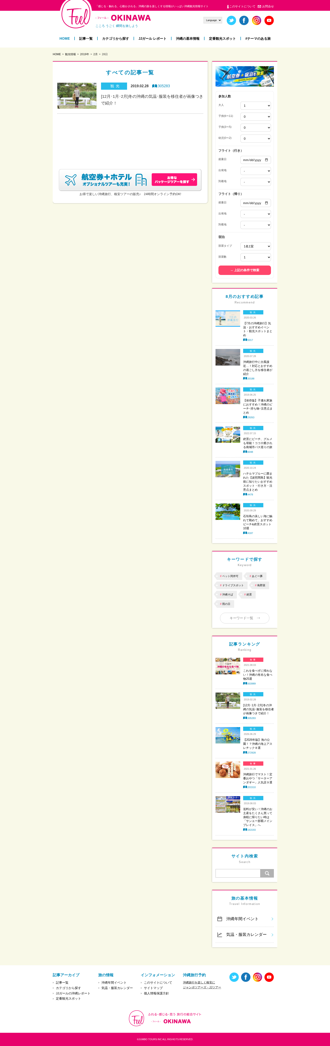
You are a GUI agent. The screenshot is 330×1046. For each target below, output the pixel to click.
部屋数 (222, 256)
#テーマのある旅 (258, 38)
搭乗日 (222, 159)
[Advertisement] (130, 136)
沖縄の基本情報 (188, 38)
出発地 (222, 170)
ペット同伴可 (230, 576)
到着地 (222, 181)
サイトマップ (153, 988)
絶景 (249, 594)
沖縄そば (227, 594)
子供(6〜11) (225, 116)
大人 (221, 105)
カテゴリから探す (115, 38)
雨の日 (226, 604)
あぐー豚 (257, 576)
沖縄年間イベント (242, 919)
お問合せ (268, 6)
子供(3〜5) (224, 127)
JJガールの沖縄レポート (73, 993)
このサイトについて (242, 6)
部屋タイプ (225, 245)
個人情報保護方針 (156, 993)
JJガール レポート (153, 38)
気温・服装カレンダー (246, 934)
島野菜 (261, 585)
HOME (64, 38)
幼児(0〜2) (224, 137)
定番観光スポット (222, 38)
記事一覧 (86, 38)
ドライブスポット (233, 585)
